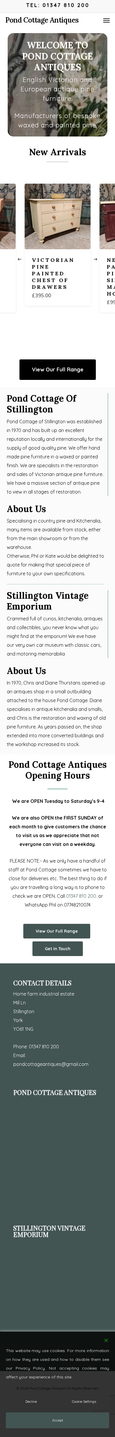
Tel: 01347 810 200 (57, 5)
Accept (57, 1420)
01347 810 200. (81, 896)
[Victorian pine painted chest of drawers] (57, 216)
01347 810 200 (44, 1046)
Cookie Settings (84, 1401)
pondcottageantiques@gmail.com (50, 1064)
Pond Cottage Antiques (41, 20)
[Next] (95, 259)
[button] (106, 20)
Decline (31, 1401)
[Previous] (19, 259)
